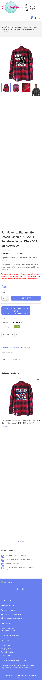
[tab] (10, 347)
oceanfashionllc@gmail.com (13, 614)
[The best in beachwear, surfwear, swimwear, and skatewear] (10, 7)
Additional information (10, 347)
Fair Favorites (11, 27)
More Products (7, 353)
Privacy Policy (6, 655)
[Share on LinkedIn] (22, 335)
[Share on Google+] (17, 335)
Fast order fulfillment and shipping (16, 556)
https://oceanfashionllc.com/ (13, 618)
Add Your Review (18, 254)
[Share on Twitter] (8, 335)
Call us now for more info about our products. (19, 559)
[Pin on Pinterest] (13, 335)
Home (3, 27)
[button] (37, 62)
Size (3, 292)
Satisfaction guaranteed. (13, 563)
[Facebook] (26, 5)
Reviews (5, 254)
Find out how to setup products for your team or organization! (19, 568)
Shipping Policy (6, 649)
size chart (19, 276)
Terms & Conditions (8, 652)
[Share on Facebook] (3, 335)
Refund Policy (6, 645)
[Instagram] (27, 10)
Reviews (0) (25, 347)
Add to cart (26, 298)
